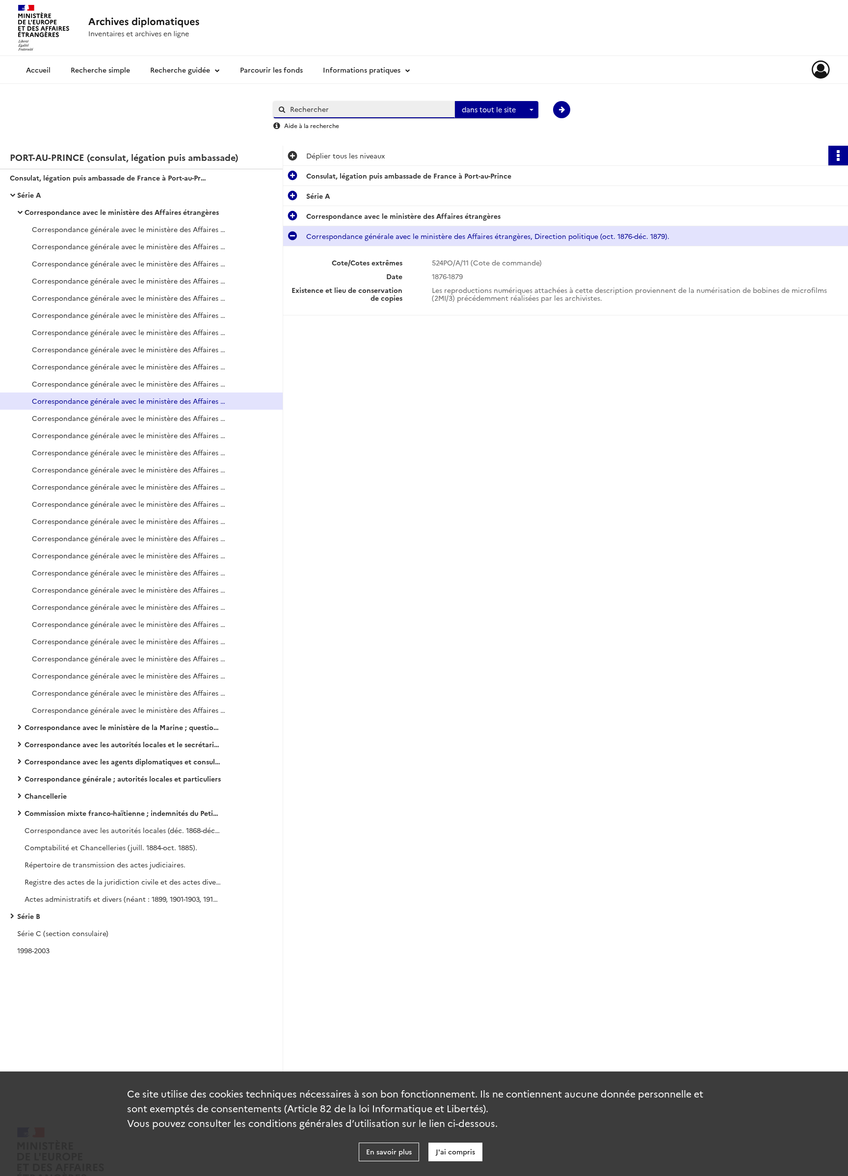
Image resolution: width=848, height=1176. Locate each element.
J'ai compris (455, 1151)
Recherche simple (100, 70)
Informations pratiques (361, 70)
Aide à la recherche (311, 125)
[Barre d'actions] (838, 155)
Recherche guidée (180, 70)
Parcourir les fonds (271, 70)
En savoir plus (389, 1151)
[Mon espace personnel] (820, 69)
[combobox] (496, 110)
